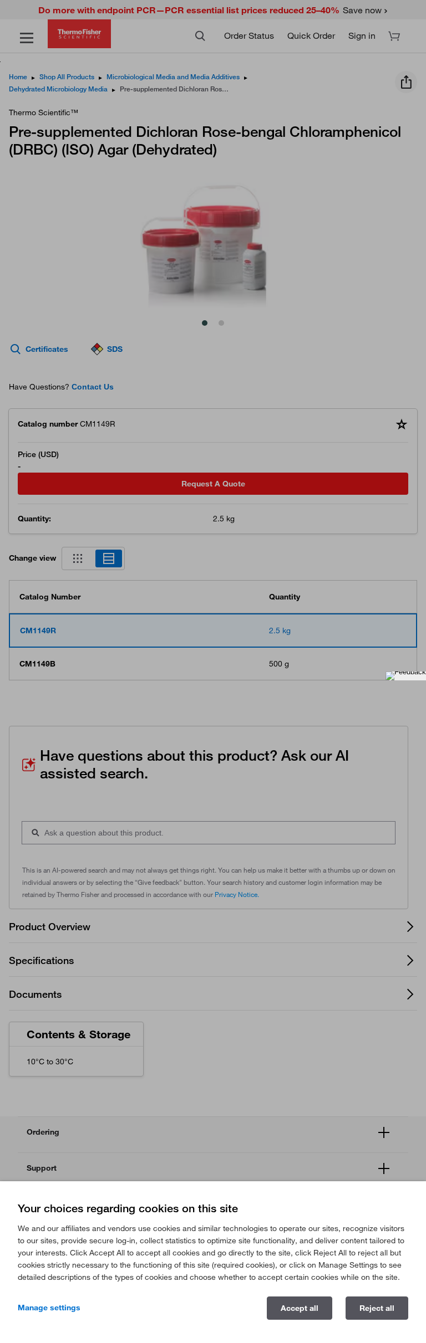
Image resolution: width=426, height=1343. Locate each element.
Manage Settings (49, 1308)
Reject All (376, 1308)
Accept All (299, 1308)
